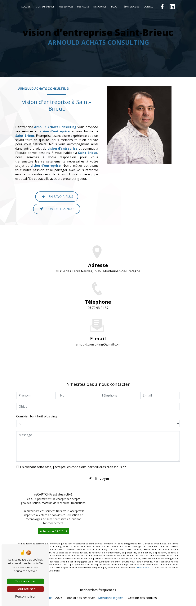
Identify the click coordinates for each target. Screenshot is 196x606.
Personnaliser (25, 596)
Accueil (26, 6)
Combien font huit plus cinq (36, 416)
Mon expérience (45, 6)
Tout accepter (25, 581)
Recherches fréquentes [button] (98, 590)
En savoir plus (61, 197)
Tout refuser (25, 589)
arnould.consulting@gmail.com (98, 344)
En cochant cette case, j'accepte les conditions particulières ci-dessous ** (73, 467)
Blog (114, 6)
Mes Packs (83, 6)
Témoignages (130, 6)
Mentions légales (110, 598)
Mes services (66, 6)
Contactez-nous (61, 209)
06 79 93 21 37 (98, 308)
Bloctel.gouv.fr (145, 567)
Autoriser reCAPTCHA (53, 531)
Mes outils (99, 6)
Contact (149, 6)
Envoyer (102, 478)
